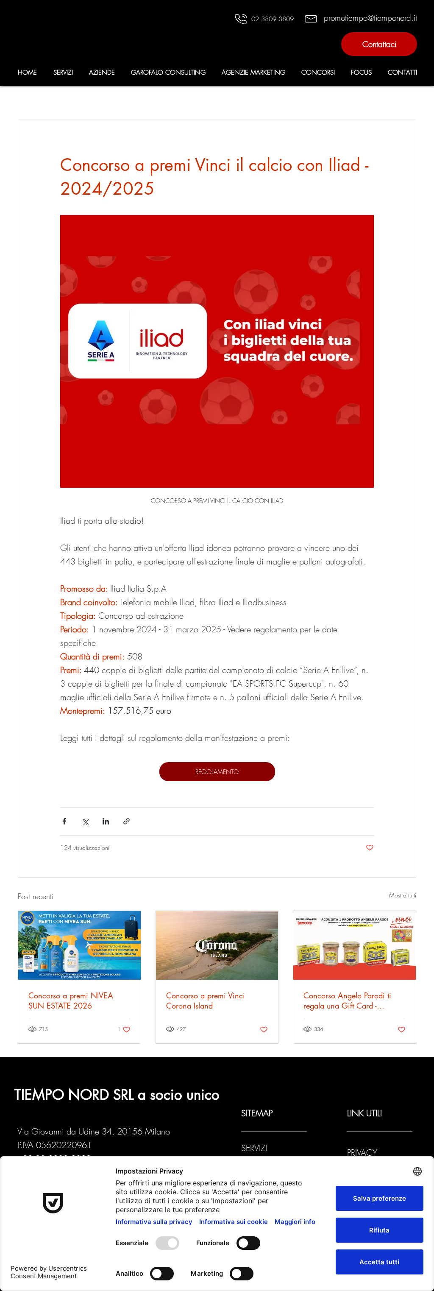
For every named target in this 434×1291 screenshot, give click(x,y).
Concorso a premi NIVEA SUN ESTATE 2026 (70, 1000)
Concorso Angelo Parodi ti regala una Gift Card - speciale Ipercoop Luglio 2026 (353, 1000)
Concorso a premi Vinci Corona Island (205, 1000)
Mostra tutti (402, 895)
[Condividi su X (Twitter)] (85, 821)
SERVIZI (254, 1148)
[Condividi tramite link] (126, 821)
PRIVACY (363, 1152)
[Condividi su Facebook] (64, 821)
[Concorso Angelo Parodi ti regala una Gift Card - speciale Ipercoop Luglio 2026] (354, 945)
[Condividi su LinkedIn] (106, 821)
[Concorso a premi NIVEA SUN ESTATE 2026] (79, 945)
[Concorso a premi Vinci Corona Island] (217, 945)
